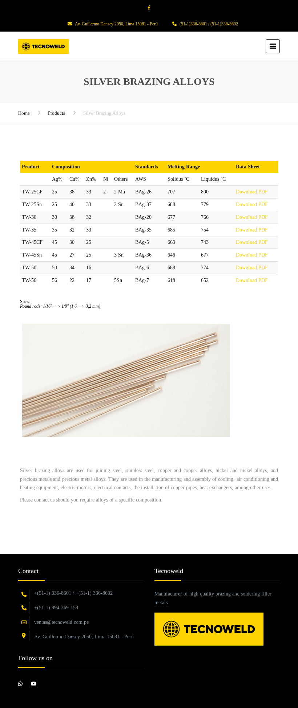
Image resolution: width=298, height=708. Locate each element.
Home (24, 113)
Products (56, 113)
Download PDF (252, 192)
